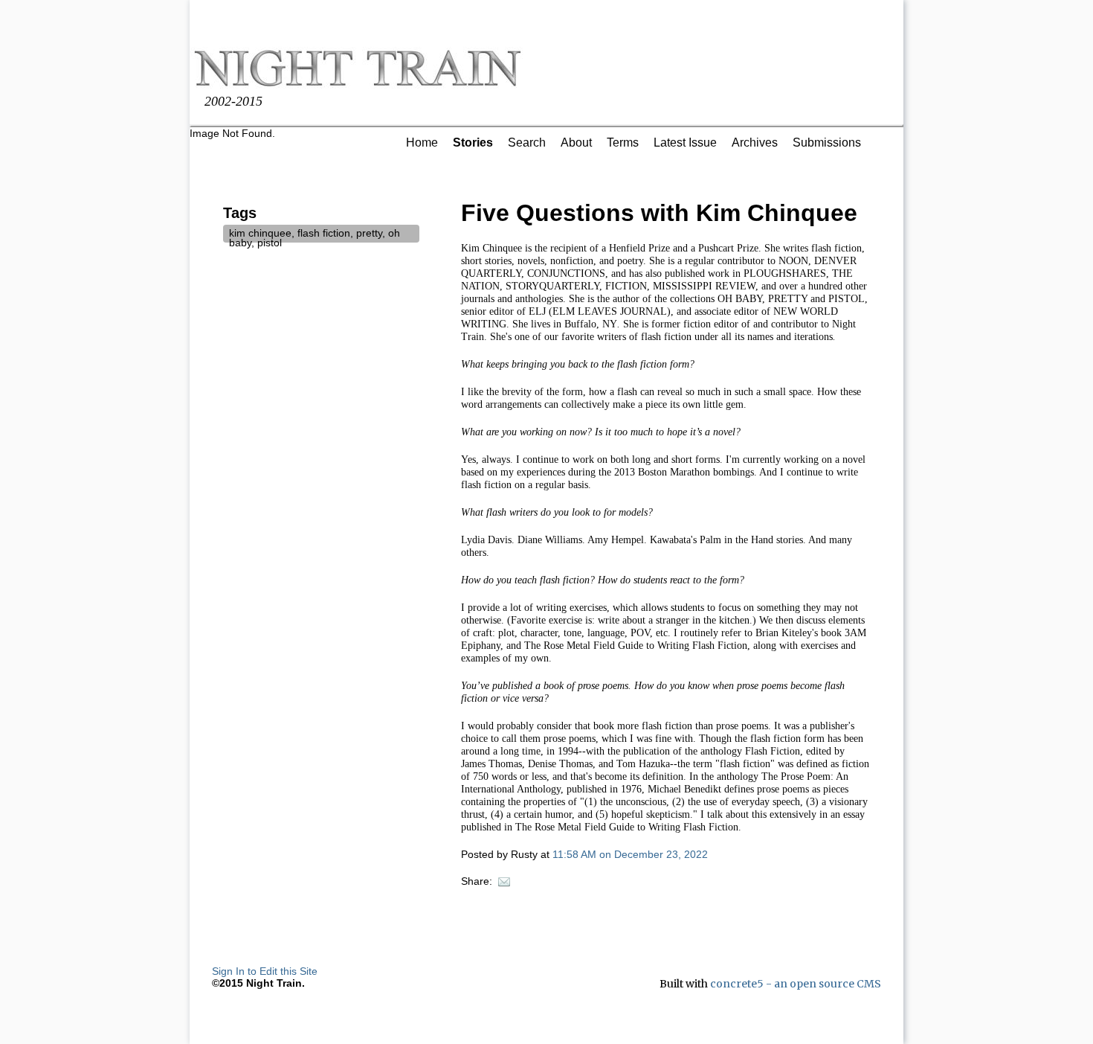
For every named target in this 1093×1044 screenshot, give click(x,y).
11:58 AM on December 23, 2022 (630, 854)
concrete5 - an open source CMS (795, 983)
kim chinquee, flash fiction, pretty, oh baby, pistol (314, 238)
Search (527, 142)
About (576, 142)
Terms (623, 142)
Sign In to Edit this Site (264, 971)
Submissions (827, 142)
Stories (473, 142)
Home (422, 142)
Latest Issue (685, 142)
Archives (755, 142)
